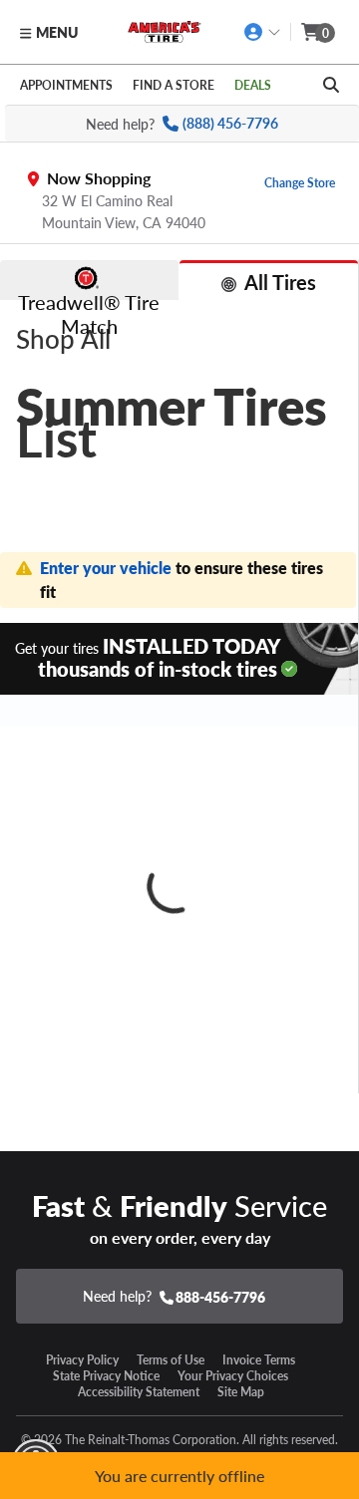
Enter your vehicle (108, 567)
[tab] (90, 280)
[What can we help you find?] (331, 85)
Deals (252, 85)
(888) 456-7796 (230, 123)
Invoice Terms (258, 1359)
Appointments (66, 85)
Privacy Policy (82, 1359)
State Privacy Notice (106, 1375)
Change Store (299, 182)
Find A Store (173, 85)
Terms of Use (170, 1359)
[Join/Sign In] (262, 32)
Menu (57, 32)
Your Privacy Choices (233, 1375)
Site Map (240, 1391)
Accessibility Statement (138, 1391)
